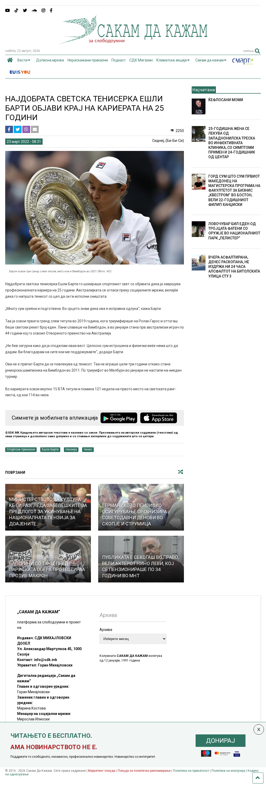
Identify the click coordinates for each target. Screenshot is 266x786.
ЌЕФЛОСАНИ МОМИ (225, 100)
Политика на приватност (191, 771)
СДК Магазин (141, 60)
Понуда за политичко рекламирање (144, 771)
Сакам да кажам (209, 60)
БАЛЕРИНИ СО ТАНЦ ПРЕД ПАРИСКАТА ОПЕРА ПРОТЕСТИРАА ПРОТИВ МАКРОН (47, 569)
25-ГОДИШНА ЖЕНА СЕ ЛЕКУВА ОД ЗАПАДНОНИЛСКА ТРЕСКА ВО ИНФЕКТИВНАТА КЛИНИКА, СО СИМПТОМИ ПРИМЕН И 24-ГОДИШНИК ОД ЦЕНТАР (231, 143)
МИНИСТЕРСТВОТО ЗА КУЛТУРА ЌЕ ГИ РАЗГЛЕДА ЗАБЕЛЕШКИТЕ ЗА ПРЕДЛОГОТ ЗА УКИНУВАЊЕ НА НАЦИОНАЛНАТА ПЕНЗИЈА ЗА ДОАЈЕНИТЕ (48, 511)
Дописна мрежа (50, 60)
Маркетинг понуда (102, 771)
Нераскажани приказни (88, 60)
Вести (22, 60)
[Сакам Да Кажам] (133, 42)
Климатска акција (171, 60)
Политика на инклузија (228, 771)
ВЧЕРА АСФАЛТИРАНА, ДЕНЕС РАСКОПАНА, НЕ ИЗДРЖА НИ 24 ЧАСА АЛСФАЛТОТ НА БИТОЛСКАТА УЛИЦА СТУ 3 (234, 266)
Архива (105, 630)
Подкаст (118, 60)
